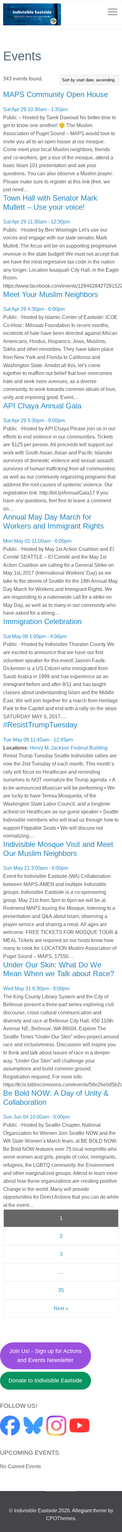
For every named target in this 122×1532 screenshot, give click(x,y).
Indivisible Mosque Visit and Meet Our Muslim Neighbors (58, 849)
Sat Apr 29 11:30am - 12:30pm (36, 221)
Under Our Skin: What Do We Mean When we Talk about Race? (58, 969)
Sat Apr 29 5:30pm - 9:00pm (34, 420)
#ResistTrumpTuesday (40, 724)
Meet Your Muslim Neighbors (50, 294)
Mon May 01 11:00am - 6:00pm (37, 541)
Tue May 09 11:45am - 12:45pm (38, 739)
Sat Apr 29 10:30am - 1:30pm (35, 109)
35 (61, 1290)
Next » (61, 1308)
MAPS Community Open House (55, 94)
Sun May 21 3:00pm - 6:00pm (35, 868)
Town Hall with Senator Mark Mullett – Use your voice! (50, 202)
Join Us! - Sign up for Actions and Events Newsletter (45, 1355)
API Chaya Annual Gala (42, 406)
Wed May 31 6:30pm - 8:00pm (36, 988)
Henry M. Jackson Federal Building (69, 748)
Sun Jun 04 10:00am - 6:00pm (36, 1117)
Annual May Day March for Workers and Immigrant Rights (53, 521)
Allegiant (82, 1510)
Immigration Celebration (42, 621)
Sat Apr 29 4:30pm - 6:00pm (34, 309)
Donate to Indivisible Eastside (45, 1380)
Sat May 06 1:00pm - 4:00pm (35, 636)
